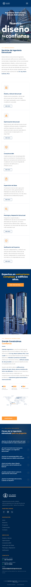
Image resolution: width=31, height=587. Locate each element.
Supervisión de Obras (8, 545)
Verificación (5, 550)
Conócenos (9, 418)
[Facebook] (3, 512)
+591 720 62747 (8, 559)
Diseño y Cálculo (7, 538)
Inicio (3, 520)
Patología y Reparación (8, 547)
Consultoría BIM (6, 543)
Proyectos (5, 525)
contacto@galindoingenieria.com (12, 568)
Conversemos (20, 584)
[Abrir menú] (27, 3)
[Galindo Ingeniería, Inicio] (6, 3)
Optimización (6, 540)
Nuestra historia (11, 584)
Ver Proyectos (15, 285)
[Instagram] (8, 512)
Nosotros (4, 522)
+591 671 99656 (8, 564)
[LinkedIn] (12, 512)
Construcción (6, 527)
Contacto (4, 529)
